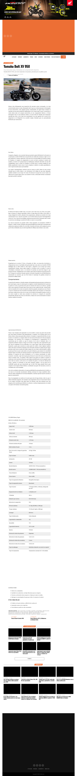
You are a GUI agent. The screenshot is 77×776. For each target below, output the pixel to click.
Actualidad (14, 57)
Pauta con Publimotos (55, 57)
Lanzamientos (26, 57)
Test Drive (28, 614)
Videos (36, 57)
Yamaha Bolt (44, 614)
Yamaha (38, 614)
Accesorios (40, 57)
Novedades (20, 57)
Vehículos (34, 614)
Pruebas (31, 57)
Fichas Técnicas (47, 57)
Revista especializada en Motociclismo (17, 614)
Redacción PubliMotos (13, 75)
